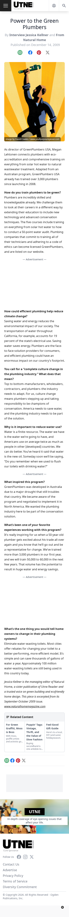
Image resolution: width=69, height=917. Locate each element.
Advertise (10, 870)
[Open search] (64, 6)
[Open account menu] (54, 6)
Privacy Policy (13, 875)
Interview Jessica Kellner (28, 35)
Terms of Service (15, 881)
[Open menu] (5, 5)
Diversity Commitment (20, 887)
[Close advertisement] (62, 907)
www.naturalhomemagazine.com (24, 706)
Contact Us (11, 864)
